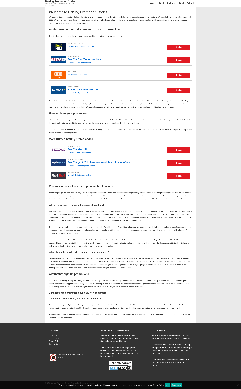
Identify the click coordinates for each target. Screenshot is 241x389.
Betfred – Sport (74, 57)
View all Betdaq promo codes (79, 153)
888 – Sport (72, 72)
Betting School (186, 3)
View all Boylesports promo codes (81, 166)
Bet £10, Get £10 (77, 149)
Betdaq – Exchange (75, 147)
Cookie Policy (54, 338)
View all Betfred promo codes (79, 63)
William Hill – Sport (75, 44)
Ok (167, 385)
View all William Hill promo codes (81, 46)
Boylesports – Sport (75, 160)
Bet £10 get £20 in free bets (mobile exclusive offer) (99, 162)
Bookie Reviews (167, 3)
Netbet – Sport (73, 172)
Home (152, 3)
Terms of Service (55, 344)
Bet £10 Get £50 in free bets (84, 59)
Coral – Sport (73, 87)
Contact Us (53, 335)
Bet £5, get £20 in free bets (84, 89)
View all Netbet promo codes (79, 175)
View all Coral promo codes (79, 93)
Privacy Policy (54, 341)
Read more (176, 385)
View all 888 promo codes (78, 74)
